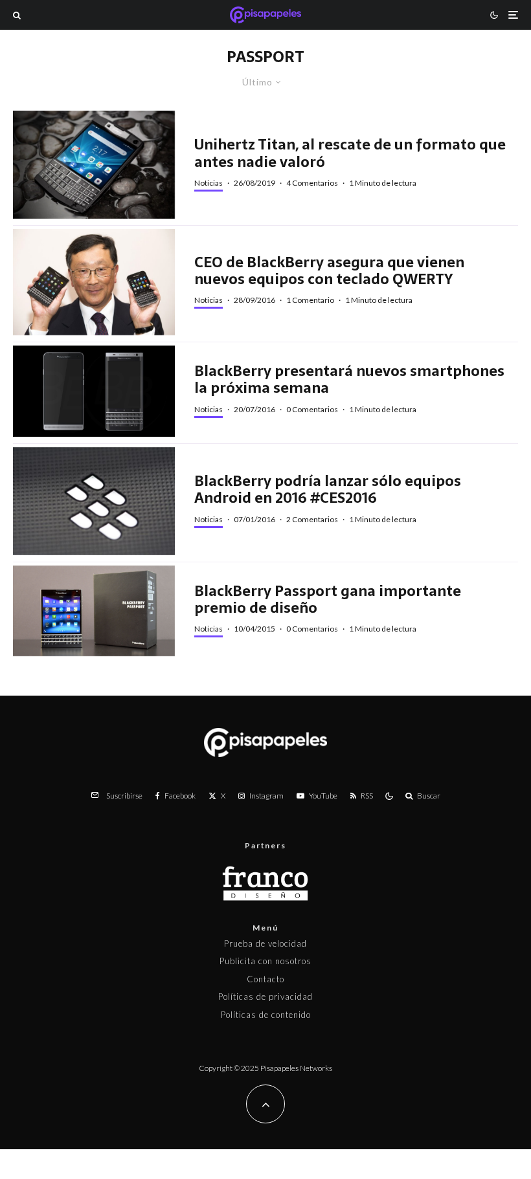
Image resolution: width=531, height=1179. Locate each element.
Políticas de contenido (266, 1014)
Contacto (265, 979)
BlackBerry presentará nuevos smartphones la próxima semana (349, 379)
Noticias (208, 183)
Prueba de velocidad (265, 943)
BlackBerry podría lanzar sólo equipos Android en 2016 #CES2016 (327, 489)
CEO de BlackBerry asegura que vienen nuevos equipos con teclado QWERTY (329, 271)
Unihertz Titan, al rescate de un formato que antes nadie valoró (350, 153)
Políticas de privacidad (265, 996)
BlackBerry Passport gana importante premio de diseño (327, 599)
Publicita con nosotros (265, 961)
